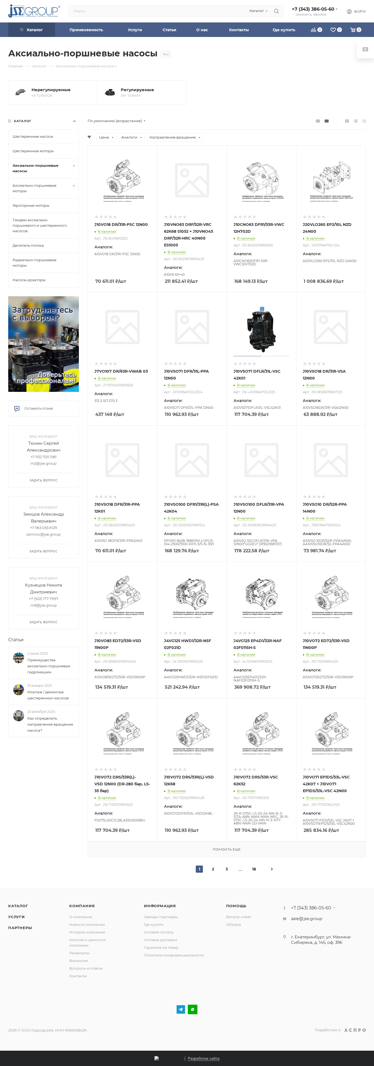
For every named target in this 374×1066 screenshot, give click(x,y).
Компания (82, 906)
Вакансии (78, 960)
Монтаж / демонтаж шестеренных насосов (48, 695)
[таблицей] (364, 120)
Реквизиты (79, 953)
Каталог (18, 906)
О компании (80, 917)
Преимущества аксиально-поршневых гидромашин (48, 666)
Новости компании (87, 924)
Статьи (16, 639)
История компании (87, 932)
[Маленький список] (318, 120)
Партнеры (20, 928)
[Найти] (276, 11)
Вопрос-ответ (238, 917)
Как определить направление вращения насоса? (50, 724)
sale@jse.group (306, 918)
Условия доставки (160, 940)
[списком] (355, 120)
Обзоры (233, 924)
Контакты (78, 976)
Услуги (16, 917)
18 (254, 869)
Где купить (153, 924)
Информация (160, 906)
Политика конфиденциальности (174, 955)
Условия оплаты (159, 932)
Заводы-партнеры (161, 917)
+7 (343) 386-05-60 (313, 9)
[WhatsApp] (192, 1009)
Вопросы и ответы (86, 968)
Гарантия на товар (161, 947)
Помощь (236, 906)
